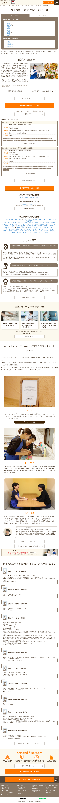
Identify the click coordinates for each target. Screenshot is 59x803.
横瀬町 (35, 230)
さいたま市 (5, 219)
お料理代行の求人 (36, 791)
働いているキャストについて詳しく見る (29, 546)
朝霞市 (42, 224)
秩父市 (34, 226)
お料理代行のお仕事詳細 (14, 91)
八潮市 (31, 222)
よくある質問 (5, 794)
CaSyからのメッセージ (8, 790)
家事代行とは (20, 785)
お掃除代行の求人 (36, 790)
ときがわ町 (28, 230)
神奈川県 (9, 25)
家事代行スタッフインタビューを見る (28, 743)
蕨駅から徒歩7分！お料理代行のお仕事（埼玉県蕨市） (17, 122)
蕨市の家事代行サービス (28, 98)
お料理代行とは (21, 788)
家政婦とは (20, 793)
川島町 (10, 230)
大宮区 (29, 219)
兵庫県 (8, 31)
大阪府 (8, 30)
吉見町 (16, 230)
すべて (8, 22)
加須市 (45, 226)
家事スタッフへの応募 (51, 787)
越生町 (41, 229)
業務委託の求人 (6, 789)
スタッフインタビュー (7, 792)
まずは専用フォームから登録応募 (29, 779)
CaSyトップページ (6, 785)
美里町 (19, 232)
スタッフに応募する (48, 2)
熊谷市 (23, 226)
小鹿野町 (52, 230)
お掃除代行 (10, 44)
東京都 (8, 23)
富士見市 (30, 224)
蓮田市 (46, 227)
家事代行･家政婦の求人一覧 (17, 5)
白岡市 (23, 229)
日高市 (18, 229)
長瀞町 (46, 230)
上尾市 (11, 224)
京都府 (8, 33)
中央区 (40, 219)
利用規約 (48, 792)
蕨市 (9, 222)
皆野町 (40, 230)
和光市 (20, 222)
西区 (20, 219)
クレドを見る (31, 422)
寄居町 (35, 232)
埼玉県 (31, 5)
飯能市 (40, 226)
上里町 (30, 232)
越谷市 (47, 222)
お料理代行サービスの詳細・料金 (42, 91)
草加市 (36, 222)
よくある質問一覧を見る (28, 297)
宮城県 (8, 35)
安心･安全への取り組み (52, 785)
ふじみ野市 (23, 224)
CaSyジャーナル (28, 336)
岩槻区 (55, 219)
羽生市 (13, 227)
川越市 (16, 224)
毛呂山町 (34, 229)
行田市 (29, 226)
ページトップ (56, 780)
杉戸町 (47, 232)
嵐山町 (52, 229)
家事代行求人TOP (29, 114)
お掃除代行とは (21, 787)
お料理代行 (27, 5)
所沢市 (6, 226)
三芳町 (53, 224)
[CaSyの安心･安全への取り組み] (29, 553)
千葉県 (8, 27)
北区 (24, 219)
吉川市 (42, 222)
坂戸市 (51, 227)
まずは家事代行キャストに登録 (29, 105)
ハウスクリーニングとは (23, 791)
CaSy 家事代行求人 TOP (5, 5)
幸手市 (5, 229)
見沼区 (35, 219)
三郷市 (25, 222)
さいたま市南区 (24, 197)
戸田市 (37, 197)
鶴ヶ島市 (11, 229)
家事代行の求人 (35, 788)
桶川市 (29, 227)
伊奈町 (29, 229)
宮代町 (41, 232)
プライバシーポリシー (51, 790)
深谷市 (24, 227)
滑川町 (46, 229)
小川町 (5, 230)
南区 (16, 219)
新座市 (48, 224)
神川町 (24, 232)
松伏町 (53, 222)
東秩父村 (12, 232)
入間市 (12, 226)
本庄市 (51, 226)
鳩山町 (21, 230)
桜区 (45, 219)
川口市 (32, 197)
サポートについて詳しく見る (29, 541)
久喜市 (35, 227)
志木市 (37, 224)
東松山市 (6, 227)
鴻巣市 (18, 227)
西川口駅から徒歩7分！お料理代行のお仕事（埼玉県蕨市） (18, 148)
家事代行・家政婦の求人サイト (5, 0)
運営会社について (50, 789)
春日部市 (4, 224)
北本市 (40, 227)
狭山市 (18, 226)
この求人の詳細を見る (29, 143)
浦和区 (11, 219)
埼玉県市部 (37, 5)
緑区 (50, 219)
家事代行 (9, 43)
